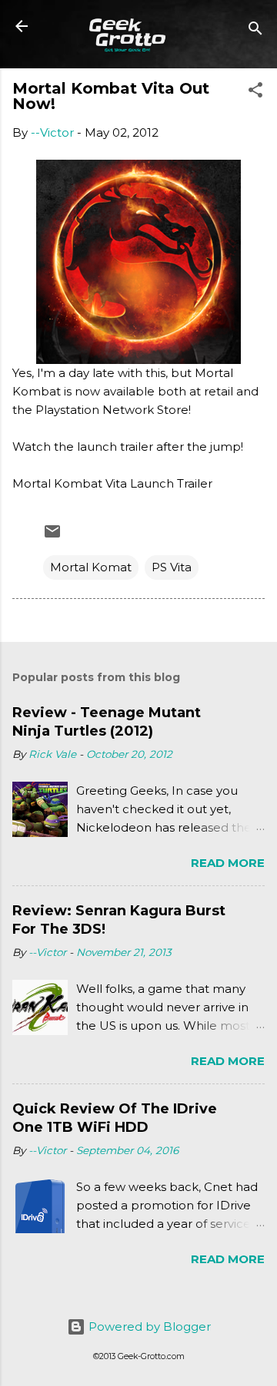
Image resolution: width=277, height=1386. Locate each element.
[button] (255, 92)
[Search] (255, 31)
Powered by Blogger (148, 1326)
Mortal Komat (91, 567)
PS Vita (172, 567)
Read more (228, 862)
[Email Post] (52, 536)
